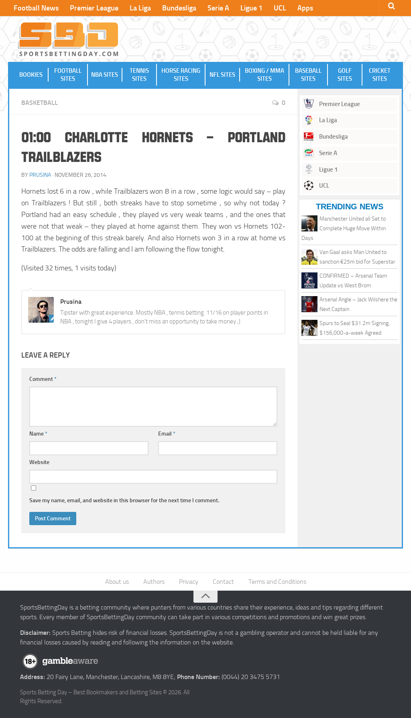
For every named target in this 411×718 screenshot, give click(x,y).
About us (117, 581)
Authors (154, 581)
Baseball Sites (308, 74)
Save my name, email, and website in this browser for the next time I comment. (124, 500)
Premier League (94, 8)
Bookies (31, 74)
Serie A (218, 8)
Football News (36, 8)
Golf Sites (345, 74)
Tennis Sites (139, 74)
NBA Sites (104, 74)
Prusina (40, 175)
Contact (223, 581)
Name (38, 433)
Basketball (39, 102)
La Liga (140, 8)
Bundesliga (179, 8)
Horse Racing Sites (180, 74)
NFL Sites (222, 74)
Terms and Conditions (277, 581)
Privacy (188, 581)
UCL (280, 8)
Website (39, 462)
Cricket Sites (380, 74)
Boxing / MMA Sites (264, 74)
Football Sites (67, 74)
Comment (43, 379)
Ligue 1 (251, 8)
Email (166, 433)
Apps (305, 8)
